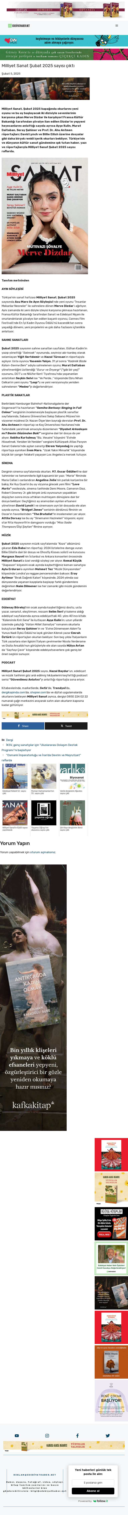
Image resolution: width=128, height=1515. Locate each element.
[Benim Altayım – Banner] (111, 1377)
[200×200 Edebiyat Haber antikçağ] (111, 1308)
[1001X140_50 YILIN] (66, 17)
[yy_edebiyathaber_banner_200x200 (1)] (111, 1204)
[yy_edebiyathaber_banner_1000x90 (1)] (45, 718)
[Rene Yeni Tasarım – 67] (111, 1420)
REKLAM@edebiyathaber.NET (35, 1475)
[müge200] (111, 1239)
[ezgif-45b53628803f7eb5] (64, 45)
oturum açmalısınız (42, 852)
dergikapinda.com (13, 692)
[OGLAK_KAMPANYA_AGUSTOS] (111, 1170)
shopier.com (38, 692)
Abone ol (93, 1491)
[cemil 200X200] (111, 1274)
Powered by (85, 1501)
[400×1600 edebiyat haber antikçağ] (33, 1130)
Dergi (9, 740)
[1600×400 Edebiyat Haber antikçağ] (45, 99)
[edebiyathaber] (64, 59)
